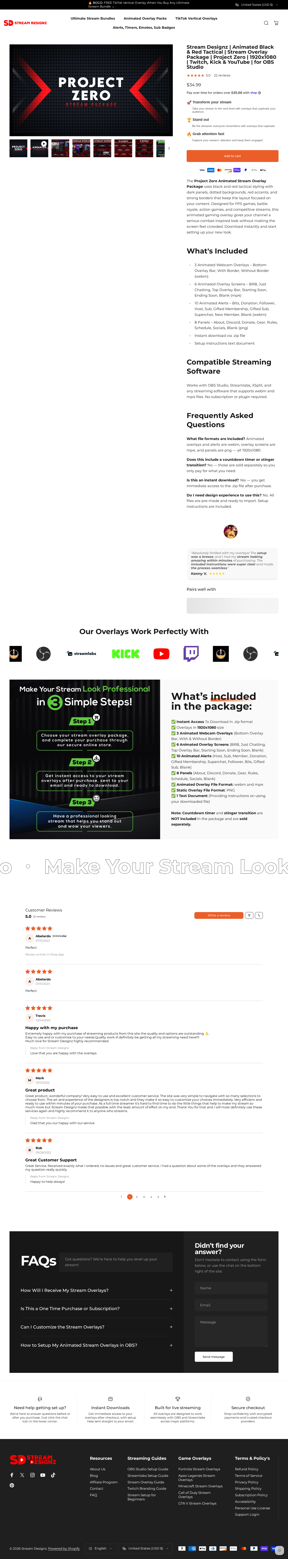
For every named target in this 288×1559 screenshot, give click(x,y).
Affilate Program (104, 1482)
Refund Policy (246, 1469)
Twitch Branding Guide (146, 1488)
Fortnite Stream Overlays (199, 1469)
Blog (94, 1476)
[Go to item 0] (18, 148)
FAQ (93, 1495)
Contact (96, 1488)
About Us (97, 1469)
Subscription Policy (251, 1495)
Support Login (247, 1514)
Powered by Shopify (64, 1548)
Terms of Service (248, 1476)
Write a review (219, 915)
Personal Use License (252, 1508)
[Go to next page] (166, 1197)
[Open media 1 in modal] (91, 90)
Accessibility (245, 1502)
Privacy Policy (246, 1482)
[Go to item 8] (165, 148)
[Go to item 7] (144, 148)
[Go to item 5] (102, 148)
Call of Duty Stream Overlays (194, 1495)
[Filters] (249, 915)
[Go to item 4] (81, 148)
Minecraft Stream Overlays (200, 1486)
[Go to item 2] (39, 148)
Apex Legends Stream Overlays (196, 1478)
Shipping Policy (248, 1488)
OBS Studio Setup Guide (147, 1469)
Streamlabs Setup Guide (147, 1476)
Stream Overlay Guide (145, 1482)
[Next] (162, 97)
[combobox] (257, 5)
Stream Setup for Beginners (141, 1497)
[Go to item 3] (60, 148)
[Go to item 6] (123, 148)
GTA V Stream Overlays (197, 1503)
